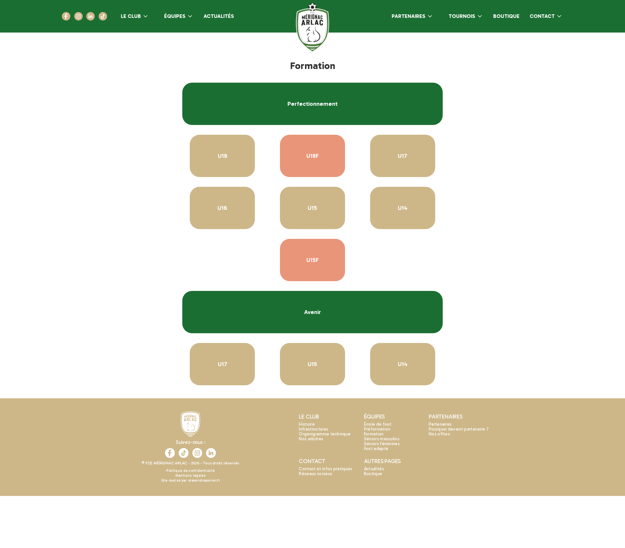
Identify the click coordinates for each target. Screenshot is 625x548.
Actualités (374, 468)
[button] (135, 16)
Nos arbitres (311, 438)
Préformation (377, 429)
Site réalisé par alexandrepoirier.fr (190, 480)
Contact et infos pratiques (325, 468)
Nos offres (439, 434)
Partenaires (440, 424)
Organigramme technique (325, 434)
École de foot (378, 424)
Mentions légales (190, 475)
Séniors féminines (382, 443)
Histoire (307, 424)
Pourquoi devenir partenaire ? (459, 429)
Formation (374, 434)
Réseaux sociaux (315, 473)
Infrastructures (313, 429)
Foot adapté (376, 448)
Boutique (373, 473)
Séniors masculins (381, 438)
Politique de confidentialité (190, 471)
